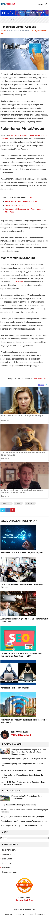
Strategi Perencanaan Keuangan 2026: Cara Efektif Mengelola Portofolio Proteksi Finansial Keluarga (28, 752)
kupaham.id (6, 863)
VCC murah (18, 282)
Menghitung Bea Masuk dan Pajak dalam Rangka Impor (22, 816)
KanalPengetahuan (14, 31)
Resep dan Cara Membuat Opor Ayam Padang (18, 805)
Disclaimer (20, 914)
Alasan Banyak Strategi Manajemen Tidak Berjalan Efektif (23, 759)
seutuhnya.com (8, 854)
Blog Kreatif (7, 859)
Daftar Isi (41, 914)
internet (12, 20)
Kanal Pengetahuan (40, 378)
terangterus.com (9, 850)
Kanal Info (6, 867)
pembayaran (30, 503)
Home (5, 20)
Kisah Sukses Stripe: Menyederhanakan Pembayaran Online (23, 821)
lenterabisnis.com (9, 872)
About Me (8, 914)
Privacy (31, 914)
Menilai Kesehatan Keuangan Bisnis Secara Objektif (20, 770)
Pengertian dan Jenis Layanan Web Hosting (22, 201)
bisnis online (6, 503)
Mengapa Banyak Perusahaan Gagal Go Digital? (21, 552)
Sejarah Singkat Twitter (14, 205)
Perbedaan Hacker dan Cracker (14, 688)
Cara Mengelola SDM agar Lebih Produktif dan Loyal (21, 826)
